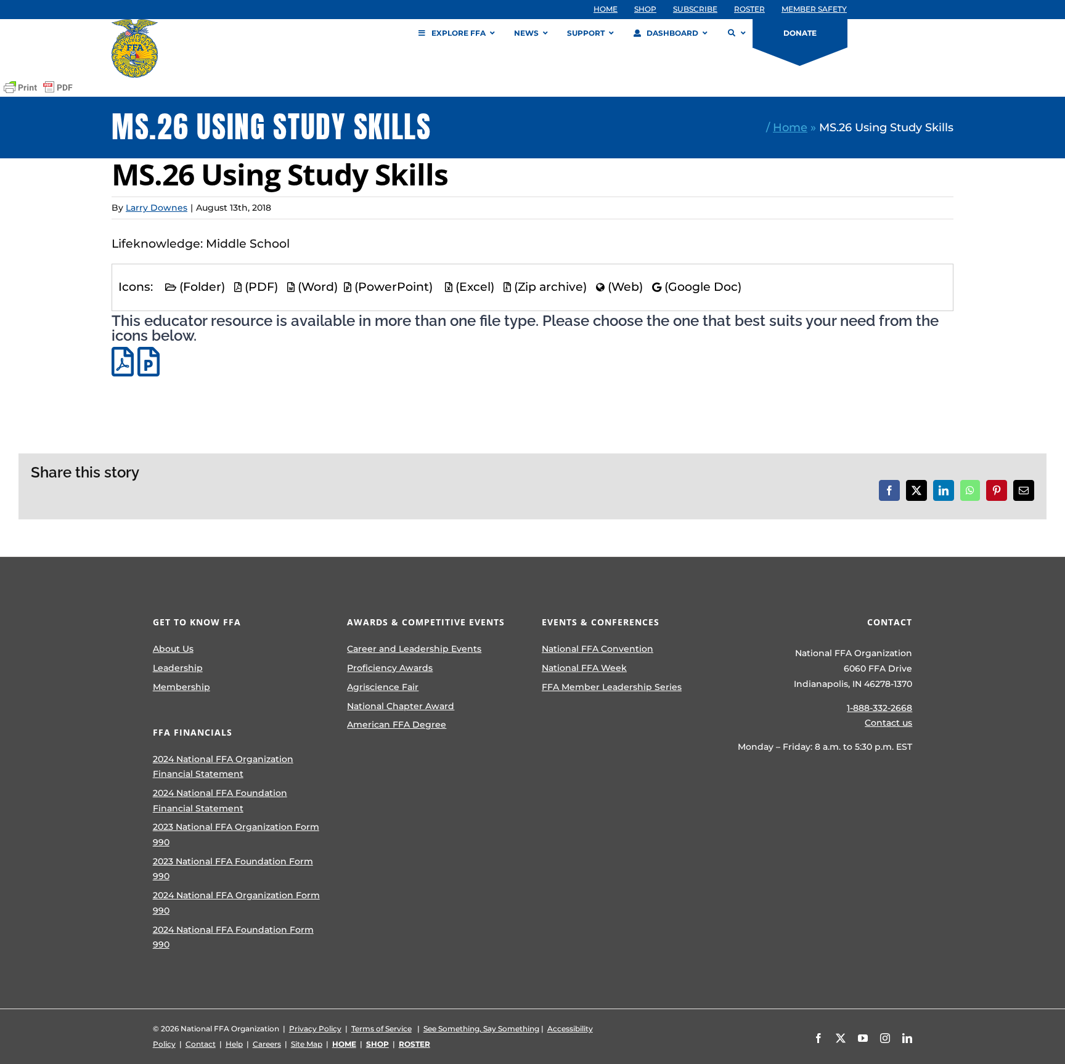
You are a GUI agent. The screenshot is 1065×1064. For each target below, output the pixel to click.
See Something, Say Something (481, 1028)
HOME (344, 1044)
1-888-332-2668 (879, 707)
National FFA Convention (597, 648)
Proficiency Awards (390, 667)
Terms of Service (381, 1028)
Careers (267, 1044)
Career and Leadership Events (414, 648)
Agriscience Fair (382, 686)
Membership (181, 686)
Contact (201, 1044)
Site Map (306, 1044)
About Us (173, 648)
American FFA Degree (396, 724)
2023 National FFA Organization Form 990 (236, 834)
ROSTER (414, 1044)
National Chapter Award (400, 706)
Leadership (178, 667)
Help (234, 1044)
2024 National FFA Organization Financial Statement (223, 766)
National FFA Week (584, 667)
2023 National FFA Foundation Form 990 (233, 869)
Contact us (888, 722)
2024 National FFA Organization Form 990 (236, 903)
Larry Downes (156, 207)
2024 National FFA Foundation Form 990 (233, 937)
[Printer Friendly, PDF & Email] (38, 87)
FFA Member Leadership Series (612, 686)
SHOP (377, 1044)
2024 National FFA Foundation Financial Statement (220, 800)
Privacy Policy (315, 1028)
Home (790, 127)
